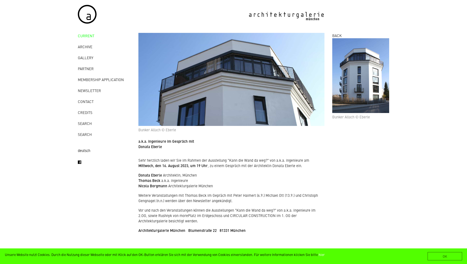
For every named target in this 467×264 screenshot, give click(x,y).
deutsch (84, 150)
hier (322, 254)
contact (86, 101)
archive (85, 46)
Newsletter (89, 90)
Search (85, 123)
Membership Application (101, 79)
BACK (337, 35)
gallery (85, 57)
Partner (86, 68)
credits (85, 112)
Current (86, 35)
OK (445, 256)
